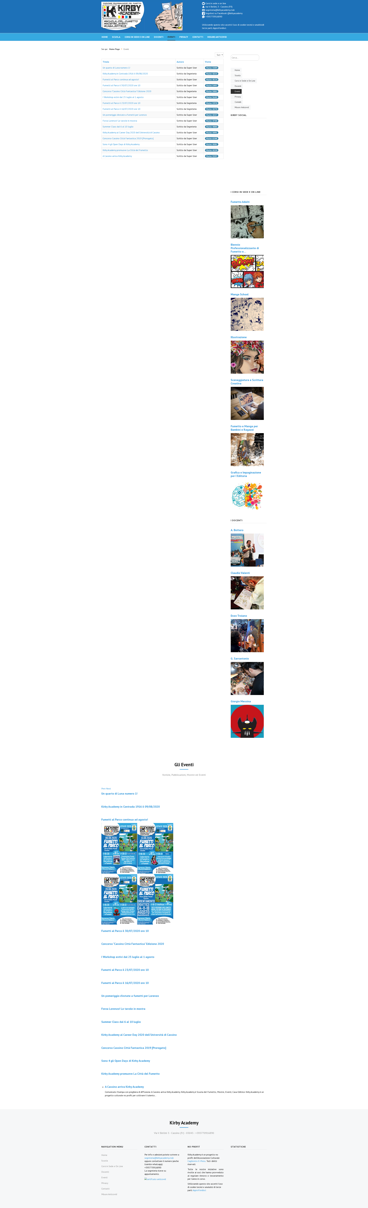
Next (108, 788)
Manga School (240, 294)
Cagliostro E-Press (197, 1161)
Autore (180, 61)
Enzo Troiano (239, 616)
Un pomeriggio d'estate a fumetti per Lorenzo (125, 114)
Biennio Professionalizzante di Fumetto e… (245, 248)
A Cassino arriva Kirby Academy (117, 156)
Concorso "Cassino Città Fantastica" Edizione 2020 (127, 91)
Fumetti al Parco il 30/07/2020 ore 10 (121, 85)
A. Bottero (237, 530)
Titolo (106, 61)
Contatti (197, 36)
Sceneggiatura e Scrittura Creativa (247, 381)
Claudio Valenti (240, 573)
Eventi (171, 36)
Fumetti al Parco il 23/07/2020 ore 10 (121, 103)
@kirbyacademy (235, 13)
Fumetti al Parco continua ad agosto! (121, 79)
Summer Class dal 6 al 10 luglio (118, 126)
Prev (103, 788)
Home (105, 36)
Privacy (183, 36)
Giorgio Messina (241, 701)
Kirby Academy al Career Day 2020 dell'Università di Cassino (131, 132)
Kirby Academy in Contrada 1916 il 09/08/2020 (125, 73)
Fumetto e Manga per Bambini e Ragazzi (244, 428)
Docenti (158, 36)
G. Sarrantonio (240, 658)
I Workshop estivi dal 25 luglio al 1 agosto (123, 97)
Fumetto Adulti (240, 202)
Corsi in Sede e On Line (137, 36)
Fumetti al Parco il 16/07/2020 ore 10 (121, 108)
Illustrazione (239, 337)
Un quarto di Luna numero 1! (116, 67)
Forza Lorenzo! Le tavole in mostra (120, 120)
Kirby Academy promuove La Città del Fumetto (125, 150)
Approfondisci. (219, 28)
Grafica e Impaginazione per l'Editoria (246, 474)
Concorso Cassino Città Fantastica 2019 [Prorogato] (128, 138)
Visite (208, 61)
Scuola (116, 36)
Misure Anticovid (217, 36)
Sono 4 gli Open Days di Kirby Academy (121, 144)
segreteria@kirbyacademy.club (220, 9)
